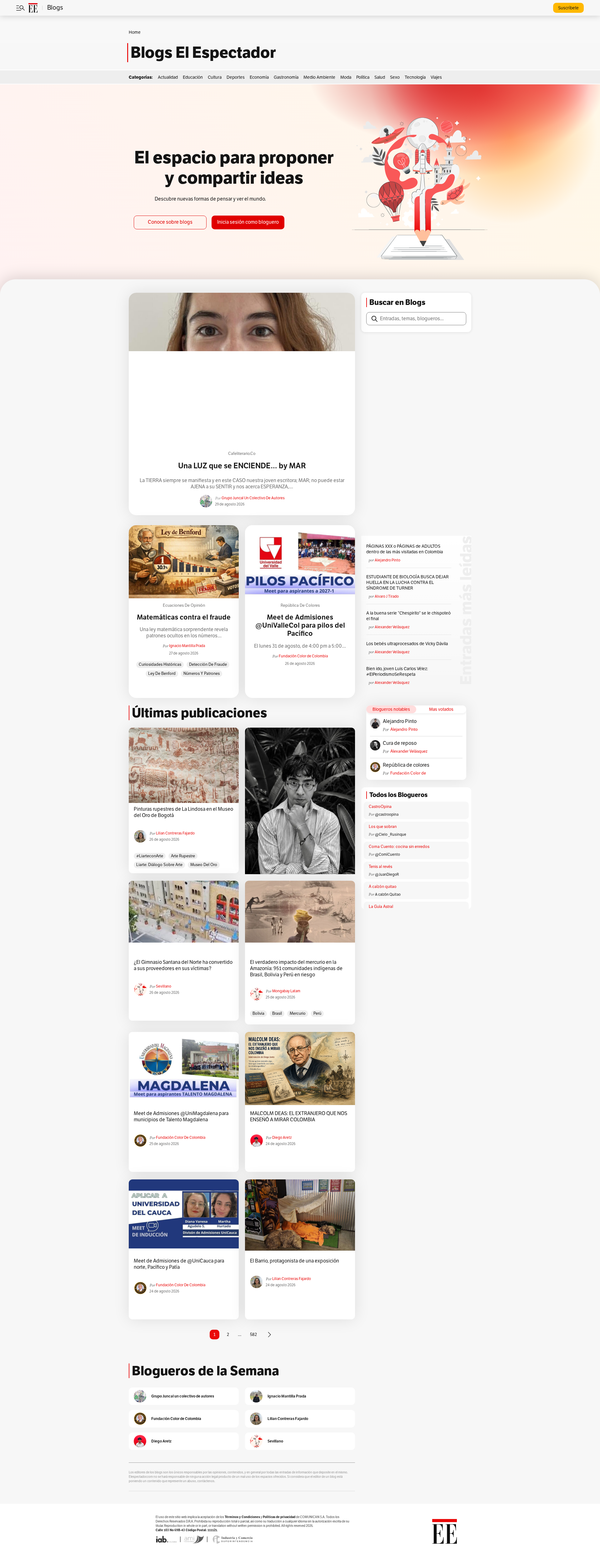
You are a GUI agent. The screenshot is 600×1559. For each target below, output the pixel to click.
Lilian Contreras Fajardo (175, 833)
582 (253, 1334)
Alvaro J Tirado (387, 596)
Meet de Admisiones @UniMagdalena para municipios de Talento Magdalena (181, 1116)
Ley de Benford (162, 673)
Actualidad (168, 77)
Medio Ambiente (319, 77)
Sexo (395, 77)
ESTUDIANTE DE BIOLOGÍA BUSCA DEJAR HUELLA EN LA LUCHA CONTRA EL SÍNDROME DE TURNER (407, 582)
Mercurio (298, 1013)
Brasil (277, 1013)
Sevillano (163, 986)
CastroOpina (380, 806)
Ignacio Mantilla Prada (187, 646)
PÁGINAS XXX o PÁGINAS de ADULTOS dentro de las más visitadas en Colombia (404, 549)
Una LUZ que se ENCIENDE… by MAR (242, 466)
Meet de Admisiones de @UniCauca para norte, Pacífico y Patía (179, 1264)
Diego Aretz (282, 1137)
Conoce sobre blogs (170, 222)
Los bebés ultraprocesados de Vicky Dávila (408, 643)
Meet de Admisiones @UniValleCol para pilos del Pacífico (300, 625)
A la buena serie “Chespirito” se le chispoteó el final (408, 615)
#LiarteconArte (149, 856)
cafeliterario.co (242, 453)
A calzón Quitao (388, 894)
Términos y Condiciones (242, 1517)
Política (362, 77)
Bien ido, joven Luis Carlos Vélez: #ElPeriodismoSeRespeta (397, 671)
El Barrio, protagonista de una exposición (294, 1261)
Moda (345, 77)
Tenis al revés (380, 866)
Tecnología (415, 77)
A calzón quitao (383, 886)
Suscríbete (568, 8)
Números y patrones (201, 673)
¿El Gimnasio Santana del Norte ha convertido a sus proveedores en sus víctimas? (183, 965)
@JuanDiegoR (387, 874)
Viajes (436, 77)
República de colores (300, 605)
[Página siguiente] (269, 1335)
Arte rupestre (183, 856)
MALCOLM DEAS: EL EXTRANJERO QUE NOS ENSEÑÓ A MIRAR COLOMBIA (298, 1116)
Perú (317, 1013)
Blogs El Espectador (203, 52)
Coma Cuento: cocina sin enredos (399, 846)
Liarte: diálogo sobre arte (159, 864)
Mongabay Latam (286, 991)
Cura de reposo (400, 743)
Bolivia (258, 1013)
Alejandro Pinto (387, 560)
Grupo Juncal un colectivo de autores (253, 498)
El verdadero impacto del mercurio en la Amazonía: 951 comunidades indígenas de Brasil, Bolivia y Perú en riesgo (296, 968)
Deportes (236, 77)
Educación (193, 77)
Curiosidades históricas (160, 664)
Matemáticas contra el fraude (184, 617)
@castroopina (386, 814)
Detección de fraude (208, 664)
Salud (379, 77)
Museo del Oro (203, 864)
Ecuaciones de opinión (184, 605)
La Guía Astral (381, 906)
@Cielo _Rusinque (390, 834)
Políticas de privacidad (279, 1517)
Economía (259, 77)
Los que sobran (383, 826)
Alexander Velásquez (392, 627)
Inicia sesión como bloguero (248, 222)
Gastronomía (286, 77)
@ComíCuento (387, 854)
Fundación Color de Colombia (303, 656)
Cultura (215, 77)
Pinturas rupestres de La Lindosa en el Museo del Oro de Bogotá (183, 812)
